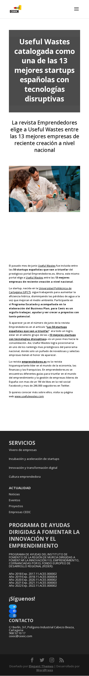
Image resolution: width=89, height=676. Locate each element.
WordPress (44, 670)
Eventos (14, 500)
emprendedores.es (34, 361)
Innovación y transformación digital (33, 468)
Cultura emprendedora (25, 477)
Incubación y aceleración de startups (34, 459)
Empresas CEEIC (20, 512)
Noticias (14, 494)
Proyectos (16, 506)
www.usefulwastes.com (29, 396)
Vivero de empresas (23, 450)
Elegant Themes (41, 666)
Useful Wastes (46, 265)
